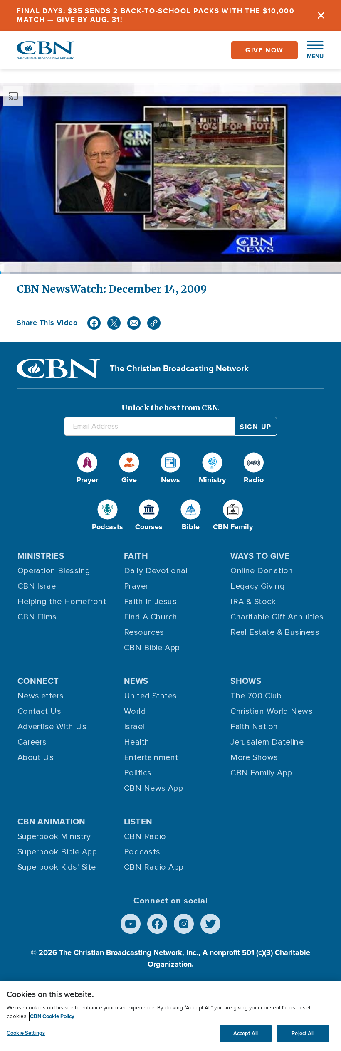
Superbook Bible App (57, 852)
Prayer (136, 586)
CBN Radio (145, 836)
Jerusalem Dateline (267, 742)
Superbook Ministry (54, 836)
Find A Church (151, 617)
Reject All (303, 1033)
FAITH (136, 556)
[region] (170, 1016)
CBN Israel (37, 586)
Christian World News (271, 711)
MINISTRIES (40, 556)
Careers (32, 742)
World (135, 711)
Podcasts (142, 852)
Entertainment (151, 757)
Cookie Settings (26, 1033)
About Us (35, 757)
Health (137, 742)
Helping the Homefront (61, 602)
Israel (134, 727)
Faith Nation (254, 727)
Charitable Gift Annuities (277, 617)
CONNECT (38, 681)
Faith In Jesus (150, 602)
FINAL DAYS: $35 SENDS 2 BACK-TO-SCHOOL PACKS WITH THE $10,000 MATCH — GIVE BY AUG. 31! (156, 15)
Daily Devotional (156, 571)
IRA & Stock (253, 602)
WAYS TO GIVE (259, 556)
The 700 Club (256, 696)
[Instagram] (184, 924)
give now (264, 50)
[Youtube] (131, 924)
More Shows (254, 757)
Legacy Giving (257, 586)
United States (150, 696)
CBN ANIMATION (51, 821)
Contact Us (39, 711)
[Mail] (134, 323)
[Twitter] (114, 323)
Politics (138, 773)
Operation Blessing (54, 571)
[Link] (154, 323)
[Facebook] (94, 323)
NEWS (136, 681)
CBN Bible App (152, 648)
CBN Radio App (154, 867)
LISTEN (138, 821)
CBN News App (153, 788)
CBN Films (37, 617)
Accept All (245, 1033)
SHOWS (245, 681)
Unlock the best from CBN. (170, 407)
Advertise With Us (52, 727)
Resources (144, 632)
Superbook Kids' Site (56, 867)
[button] (311, 50)
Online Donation (261, 571)
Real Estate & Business (274, 632)
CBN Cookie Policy (52, 1016)
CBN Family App (261, 773)
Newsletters (40, 696)
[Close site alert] (321, 15)
